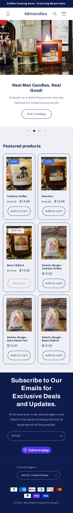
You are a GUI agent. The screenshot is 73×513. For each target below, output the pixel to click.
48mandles (30, 503)
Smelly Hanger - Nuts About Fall (17, 339)
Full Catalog (36, 114)
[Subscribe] (61, 436)
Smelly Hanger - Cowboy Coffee (52, 267)
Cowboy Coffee (17, 196)
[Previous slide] (28, 131)
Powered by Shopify (47, 503)
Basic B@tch (15, 265)
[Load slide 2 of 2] (38, 130)
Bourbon (47, 196)
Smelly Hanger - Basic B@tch (52, 339)
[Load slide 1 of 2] (34, 130)
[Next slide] (45, 131)
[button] (8, 14)
